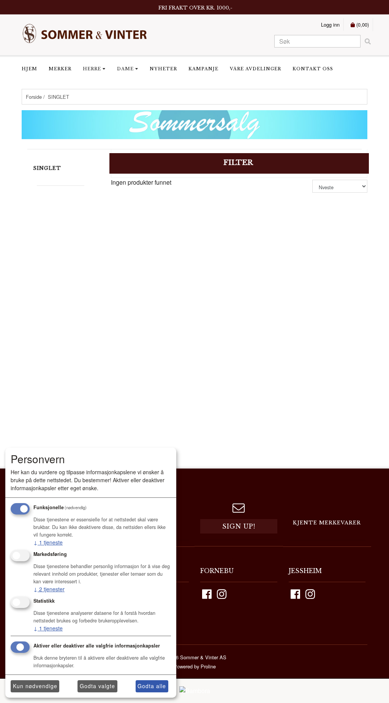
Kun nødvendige (35, 686)
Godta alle (152, 686)
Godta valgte (97, 686)
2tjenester (49, 589)
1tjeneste (48, 542)
